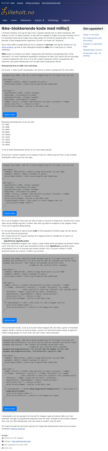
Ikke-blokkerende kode (21, 441)
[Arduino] (43, 20)
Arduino (38, 20)
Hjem (5, 20)
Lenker (14, 20)
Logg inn (66, 20)
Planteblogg (53, 20)
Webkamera (26, 20)
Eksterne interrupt (18, 429)
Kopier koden (10, 115)
